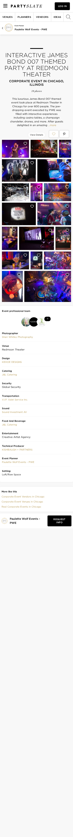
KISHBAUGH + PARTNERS (17, 449)
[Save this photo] (25, 143)
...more (51, 125)
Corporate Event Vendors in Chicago (23, 496)
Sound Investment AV (14, 412)
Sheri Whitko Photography (17, 336)
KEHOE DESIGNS (12, 362)
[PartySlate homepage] (26, 6)
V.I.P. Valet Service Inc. (15, 399)
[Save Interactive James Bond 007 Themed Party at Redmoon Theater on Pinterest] (64, 134)
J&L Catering (9, 374)
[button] (17, 337)
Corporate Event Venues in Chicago (22, 501)
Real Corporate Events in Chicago (21, 506)
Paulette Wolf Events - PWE (31, 29)
